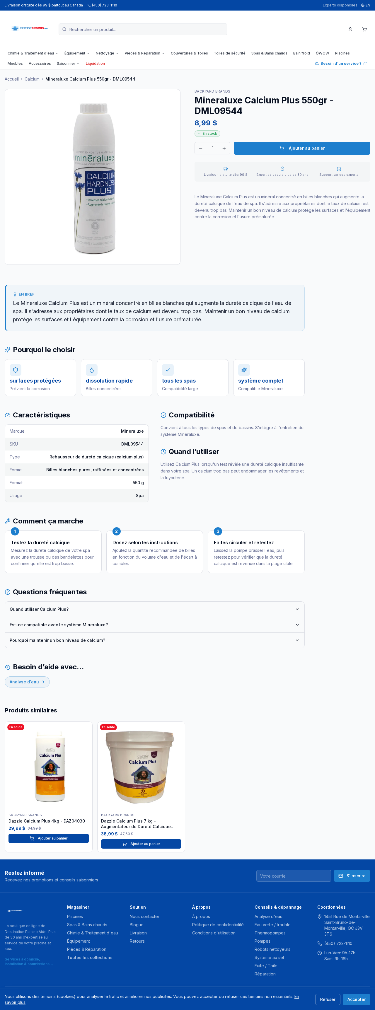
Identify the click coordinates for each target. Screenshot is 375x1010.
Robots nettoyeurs (272, 949)
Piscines (342, 53)
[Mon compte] (350, 29)
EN (368, 5)
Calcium (32, 78)
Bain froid (301, 53)
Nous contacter (144, 916)
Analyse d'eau (24, 681)
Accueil (12, 78)
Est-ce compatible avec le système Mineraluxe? (59, 624)
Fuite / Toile (266, 965)
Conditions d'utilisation (214, 932)
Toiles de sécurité (230, 53)
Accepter (356, 999)
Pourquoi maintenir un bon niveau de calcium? (57, 640)
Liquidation (95, 63)
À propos (201, 916)
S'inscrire (356, 875)
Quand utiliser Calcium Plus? (39, 609)
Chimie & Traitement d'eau (31, 53)
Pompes (262, 941)
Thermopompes (270, 932)
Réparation (265, 973)
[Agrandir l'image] (92, 177)
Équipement (74, 53)
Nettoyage (105, 53)
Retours (137, 941)
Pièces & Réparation (142, 53)
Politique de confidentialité (218, 924)
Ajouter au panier (307, 148)
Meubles (15, 63)
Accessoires (40, 63)
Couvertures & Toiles (189, 53)
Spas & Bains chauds (269, 53)
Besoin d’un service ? (341, 63)
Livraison (138, 932)
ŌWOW (322, 53)
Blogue (137, 924)
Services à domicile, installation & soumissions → (29, 961)
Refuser (327, 999)
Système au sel (269, 957)
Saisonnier (66, 63)
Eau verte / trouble (273, 924)
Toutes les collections (89, 957)
